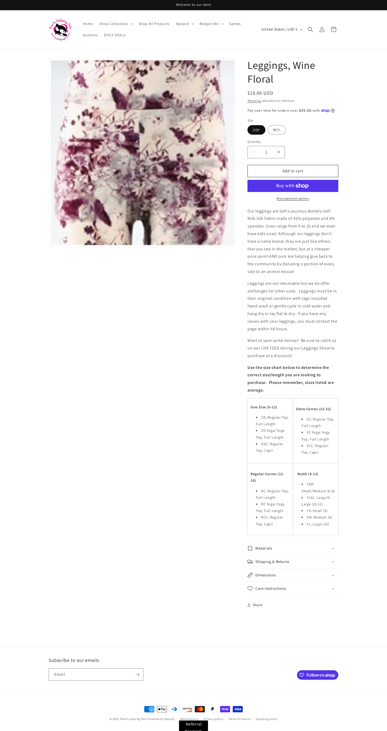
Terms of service (240, 719)
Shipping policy (267, 719)
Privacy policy (213, 719)
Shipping (254, 101)
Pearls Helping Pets (133, 719)
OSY (256, 130)
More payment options (293, 198)
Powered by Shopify (161, 719)
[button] (116, 23)
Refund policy (189, 719)
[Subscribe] (137, 674)
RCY (276, 130)
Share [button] (257, 604)
